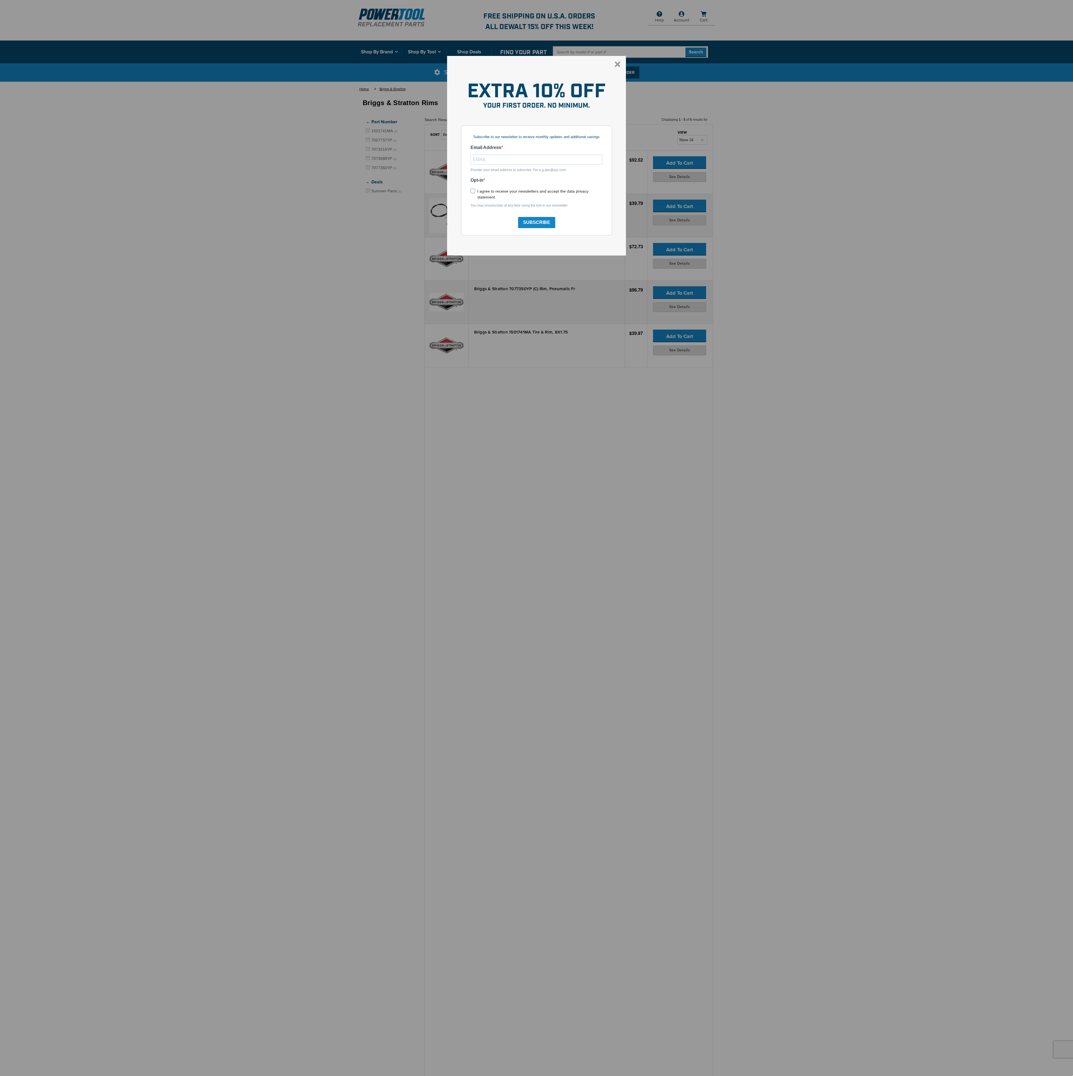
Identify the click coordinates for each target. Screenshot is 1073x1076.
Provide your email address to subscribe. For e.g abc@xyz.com (518, 170)
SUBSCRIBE (536, 222)
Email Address (486, 147)
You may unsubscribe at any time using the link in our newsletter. (519, 205)
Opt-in (477, 180)
